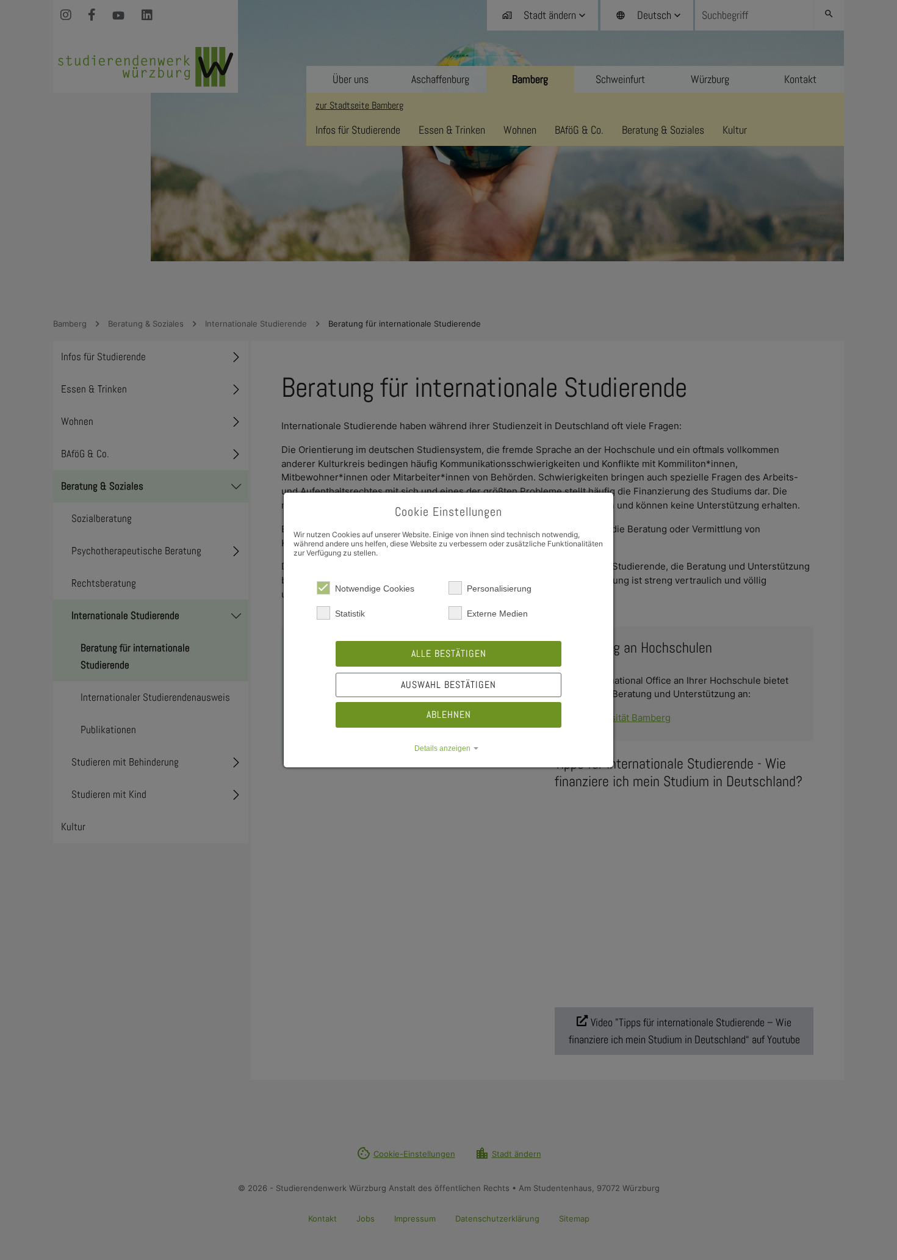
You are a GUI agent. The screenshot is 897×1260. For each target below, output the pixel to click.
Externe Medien (497, 613)
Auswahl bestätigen (448, 684)
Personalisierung (499, 588)
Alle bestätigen (448, 653)
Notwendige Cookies (374, 588)
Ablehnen (449, 714)
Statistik (350, 613)
